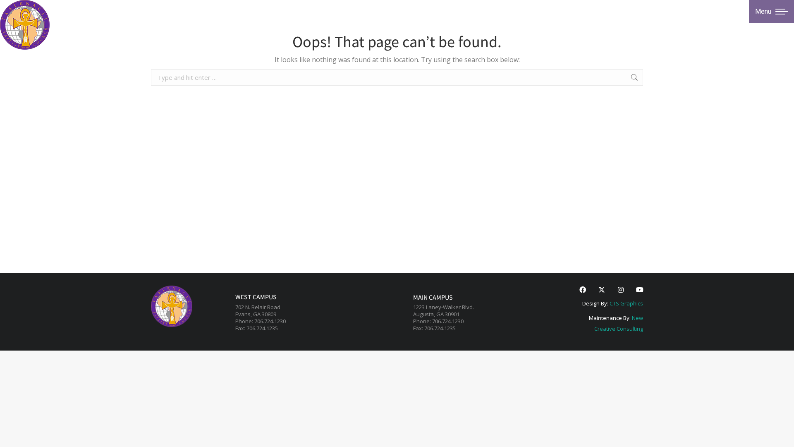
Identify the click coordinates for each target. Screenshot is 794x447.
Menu (763, 11)
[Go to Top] (781, 434)
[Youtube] (639, 289)
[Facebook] (582, 289)
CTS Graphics (626, 303)
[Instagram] (620, 289)
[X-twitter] (601, 289)
